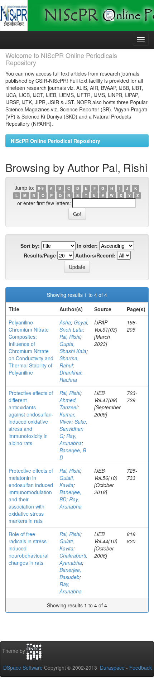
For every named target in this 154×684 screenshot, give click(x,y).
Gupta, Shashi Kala (72, 347)
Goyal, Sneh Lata (73, 326)
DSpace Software (23, 667)
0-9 (41, 188)
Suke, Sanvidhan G (73, 428)
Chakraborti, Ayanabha (73, 559)
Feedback (140, 667)
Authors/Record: (95, 255)
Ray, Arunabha (70, 439)
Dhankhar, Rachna (71, 376)
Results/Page (40, 255)
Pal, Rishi (69, 336)
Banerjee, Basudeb (70, 573)
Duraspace (112, 667)
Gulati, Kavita (66, 481)
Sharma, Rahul (69, 362)
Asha (65, 322)
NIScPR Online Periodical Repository (55, 140)
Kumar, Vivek (67, 418)
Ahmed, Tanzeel (68, 403)
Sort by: (30, 245)
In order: (87, 245)
